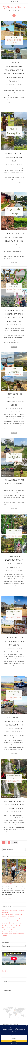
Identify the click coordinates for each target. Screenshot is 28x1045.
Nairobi (19, 149)
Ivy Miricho (7, 884)
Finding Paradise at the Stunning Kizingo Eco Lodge (14, 641)
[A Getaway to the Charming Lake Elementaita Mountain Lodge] (14, 371)
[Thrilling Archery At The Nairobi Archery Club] (14, 131)
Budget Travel (12, 149)
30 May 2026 (10, 84)
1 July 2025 (10, 324)
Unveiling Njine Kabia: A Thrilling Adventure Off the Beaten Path (14, 805)
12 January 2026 (10, 248)
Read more (14, 106)
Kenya (11, 56)
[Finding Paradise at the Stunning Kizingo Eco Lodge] (14, 614)
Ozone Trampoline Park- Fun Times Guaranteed (13, 931)
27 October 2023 (10, 648)
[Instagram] (15, 1)
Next (15, 842)
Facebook (5, 971)
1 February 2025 (10, 408)
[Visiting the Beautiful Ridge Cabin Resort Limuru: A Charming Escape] (14, 211)
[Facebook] (11, 1)
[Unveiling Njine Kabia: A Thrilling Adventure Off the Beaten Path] (14, 778)
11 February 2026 (11, 164)
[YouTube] (13, 1)
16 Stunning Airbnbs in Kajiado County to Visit (12, 918)
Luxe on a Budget (19, 56)
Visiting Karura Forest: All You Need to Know (12, 924)
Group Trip (6, 56)
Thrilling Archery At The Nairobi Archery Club (14, 157)
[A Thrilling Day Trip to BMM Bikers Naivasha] (14, 457)
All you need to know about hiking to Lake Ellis (12, 920)
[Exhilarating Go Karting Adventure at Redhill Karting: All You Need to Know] (14, 694)
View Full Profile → (6, 898)
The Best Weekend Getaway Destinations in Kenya (13, 929)
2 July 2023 (10, 811)
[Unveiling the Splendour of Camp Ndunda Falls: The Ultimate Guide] (14, 533)
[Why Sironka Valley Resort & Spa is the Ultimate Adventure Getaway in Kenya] (14, 287)
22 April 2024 (10, 570)
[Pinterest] (17, 1)
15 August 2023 (10, 731)
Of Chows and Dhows (14, 7)
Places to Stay (14, 58)
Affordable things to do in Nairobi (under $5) (12, 922)
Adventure (5, 149)
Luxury (8, 389)
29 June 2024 (10, 486)
